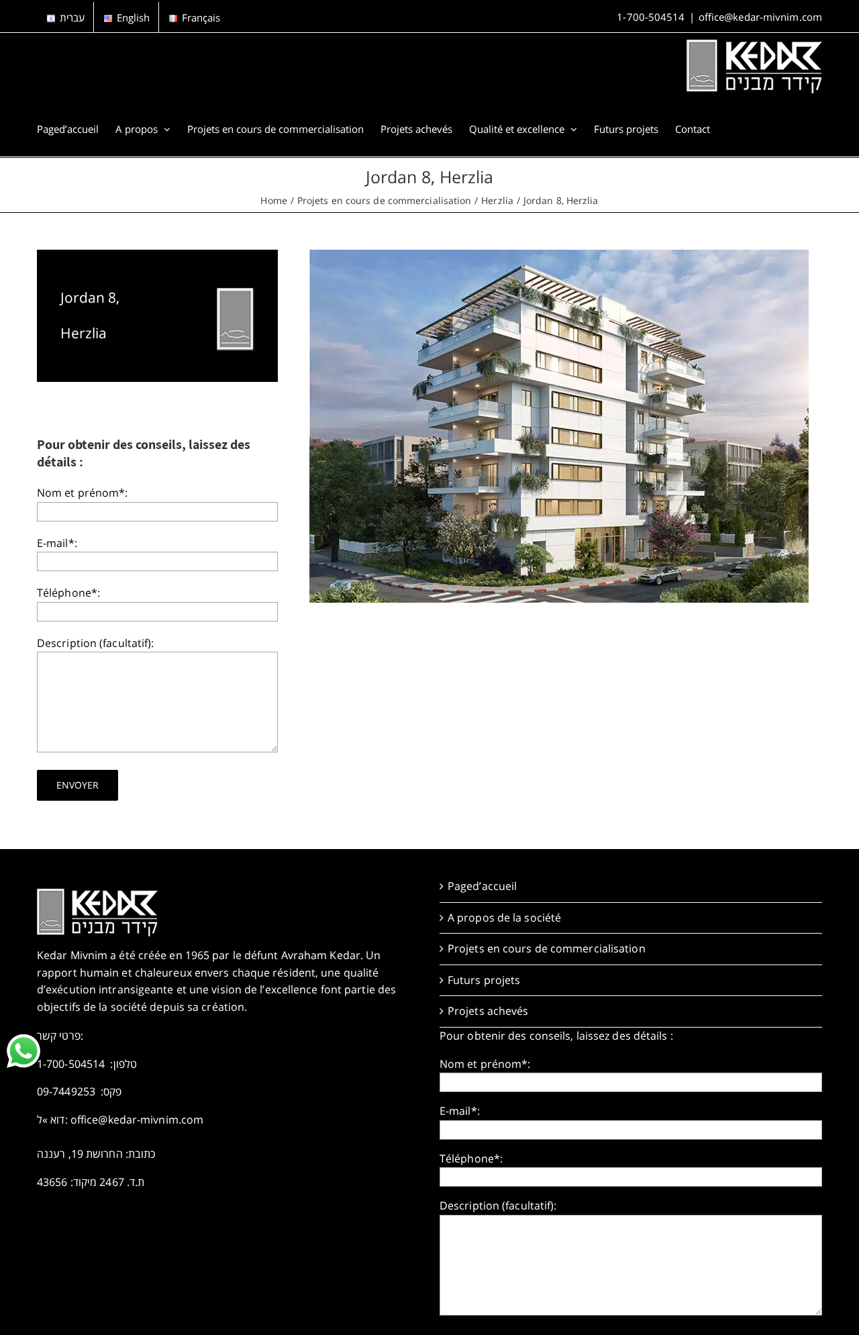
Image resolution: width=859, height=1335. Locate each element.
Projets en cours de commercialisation (547, 948)
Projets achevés (488, 1010)
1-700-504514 (651, 16)
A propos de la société (504, 917)
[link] (23, 1051)
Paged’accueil (482, 886)
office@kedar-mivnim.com (760, 16)
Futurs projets (484, 980)
